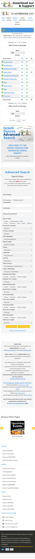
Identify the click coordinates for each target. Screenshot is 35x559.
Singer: (5, 247)
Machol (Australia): (9, 284)
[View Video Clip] (27, 62)
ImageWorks (21, 393)
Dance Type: (7, 218)
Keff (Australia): (8, 315)
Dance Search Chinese (9, 481)
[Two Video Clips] (27, 79)
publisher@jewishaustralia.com (23, 546)
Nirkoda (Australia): (9, 274)
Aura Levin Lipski (23, 385)
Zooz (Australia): (8, 305)
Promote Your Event (11, 523)
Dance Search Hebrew (9, 478)
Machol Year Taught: (9, 289)
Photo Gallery (9, 517)
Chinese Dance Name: (10, 214)
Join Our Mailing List (11, 527)
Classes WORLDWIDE (9, 457)
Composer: (6, 252)
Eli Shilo (29, 395)
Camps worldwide (8, 502)
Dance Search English (8, 475)
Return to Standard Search (17, 330)
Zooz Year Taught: (9, 309)
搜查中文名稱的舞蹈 (8, 484)
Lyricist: (5, 258)
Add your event (7, 499)
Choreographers (7, 471)
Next (23, 120)
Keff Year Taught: (8, 319)
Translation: (7, 202)
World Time (8, 520)
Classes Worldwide (8, 509)
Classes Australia (7, 450)
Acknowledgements (17, 403)
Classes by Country (8, 454)
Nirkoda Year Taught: (10, 279)
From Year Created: (9, 225)
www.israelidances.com (17, 378)
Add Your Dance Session (9, 460)
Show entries (17, 53)
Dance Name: (7, 194)
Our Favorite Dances (8, 468)
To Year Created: (8, 231)
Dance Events (6, 496)
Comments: (6, 208)
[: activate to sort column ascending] (22, 58)
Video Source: (7, 263)
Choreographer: (8, 236)
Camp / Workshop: (9, 268)
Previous (12, 120)
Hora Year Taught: (9, 299)
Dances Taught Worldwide (10, 488)
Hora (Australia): (8, 294)
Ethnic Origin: (7, 241)
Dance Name (7, 58)
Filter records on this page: (17, 45)
